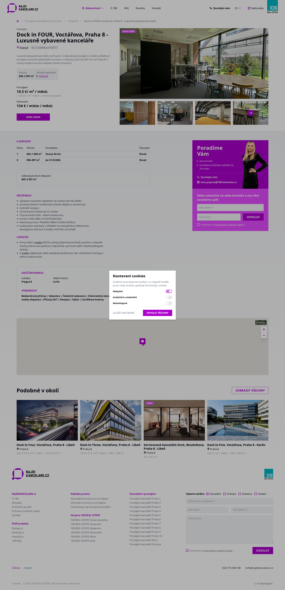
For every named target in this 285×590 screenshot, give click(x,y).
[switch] (169, 291)
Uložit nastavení (123, 313)
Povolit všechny (157, 313)
